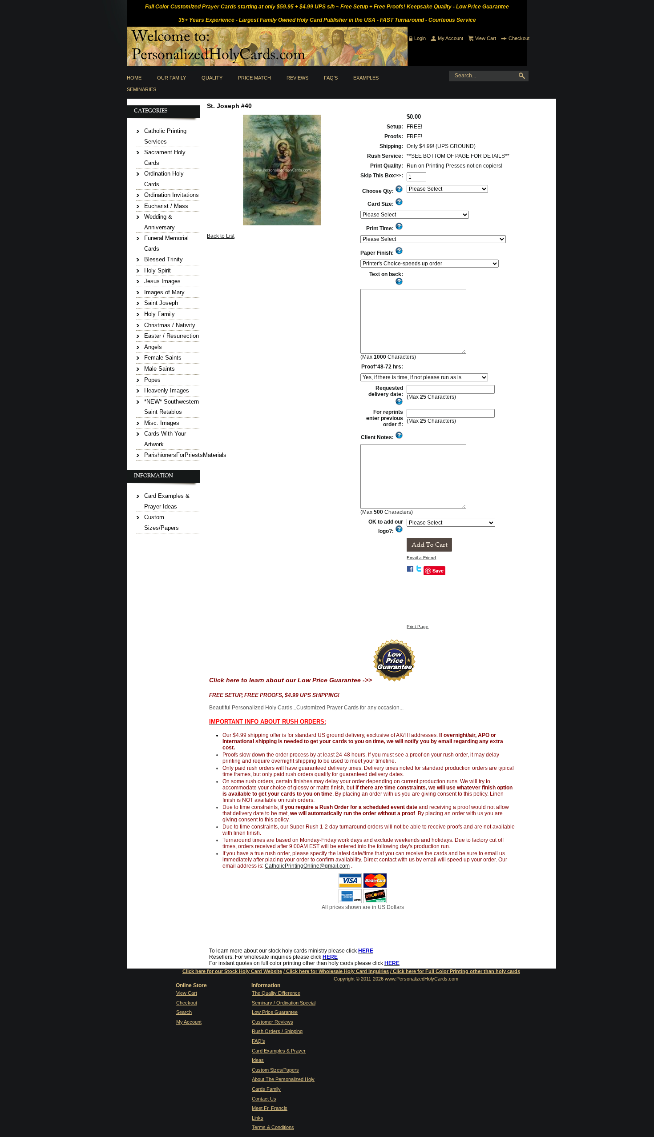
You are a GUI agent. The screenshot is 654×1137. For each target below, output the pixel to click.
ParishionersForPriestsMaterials (185, 455)
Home (134, 77)
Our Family (171, 77)
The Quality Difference (276, 993)
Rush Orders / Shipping (277, 1031)
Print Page (417, 626)
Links (257, 1118)
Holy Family (159, 314)
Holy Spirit (157, 270)
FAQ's (331, 77)
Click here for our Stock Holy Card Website (232, 971)
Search (184, 1012)
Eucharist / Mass (166, 206)
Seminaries (141, 89)
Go (524, 76)
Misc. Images (161, 423)
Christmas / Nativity (169, 325)
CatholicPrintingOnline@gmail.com (307, 866)
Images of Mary (164, 292)
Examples (366, 77)
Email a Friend (421, 557)
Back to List (220, 236)
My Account (450, 38)
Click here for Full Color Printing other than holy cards (456, 971)
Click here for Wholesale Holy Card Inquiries (337, 971)
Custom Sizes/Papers (275, 1070)
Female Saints (163, 357)
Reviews (297, 77)
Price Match (254, 77)
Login (420, 38)
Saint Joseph (161, 303)
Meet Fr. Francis (269, 1108)
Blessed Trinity (163, 259)
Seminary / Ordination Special (283, 1002)
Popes (152, 379)
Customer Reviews (272, 1022)
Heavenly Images (166, 390)
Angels (153, 347)
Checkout (519, 38)
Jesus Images (162, 281)
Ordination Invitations (171, 195)
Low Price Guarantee (275, 1012)
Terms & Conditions (273, 1127)
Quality (212, 77)
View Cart (485, 38)
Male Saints (159, 368)
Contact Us (264, 1098)
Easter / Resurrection (171, 335)
